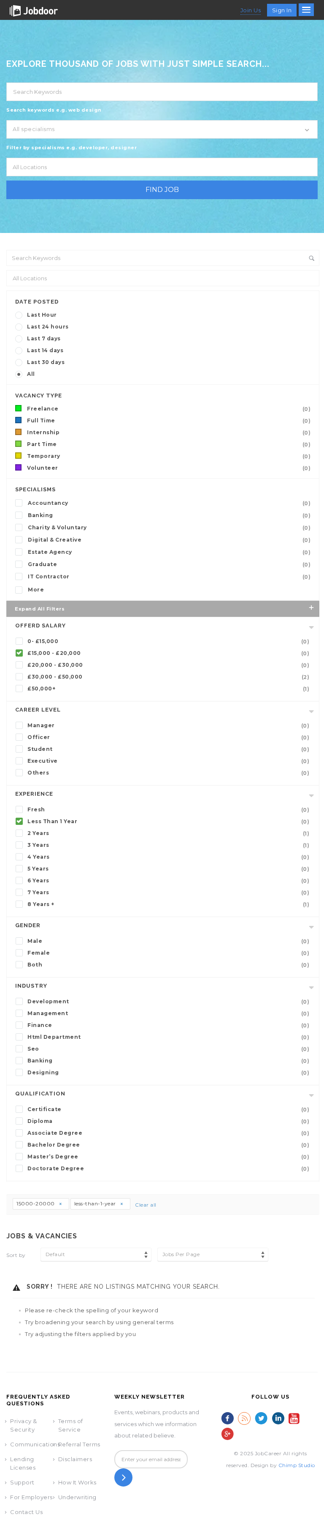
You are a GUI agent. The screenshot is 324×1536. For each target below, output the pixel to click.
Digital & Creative (169, 540)
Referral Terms (79, 1444)
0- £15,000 (168, 641)
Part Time (168, 444)
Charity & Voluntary (169, 527)
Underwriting (77, 1497)
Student (168, 749)
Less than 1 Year (168, 821)
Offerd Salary (40, 625)
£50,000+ (168, 688)
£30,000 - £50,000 (168, 677)
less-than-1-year (96, 1203)
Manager (168, 725)
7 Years (168, 892)
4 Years (168, 857)
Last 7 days (44, 338)
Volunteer (168, 468)
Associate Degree (168, 1133)
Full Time (168, 420)
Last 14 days (45, 350)
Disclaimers (75, 1459)
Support (22, 1482)
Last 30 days (46, 362)
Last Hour (42, 315)
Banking (169, 515)
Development (168, 1001)
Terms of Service (70, 1425)
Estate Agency (169, 552)
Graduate (169, 564)
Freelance (168, 408)
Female (168, 953)
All (31, 374)
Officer (168, 737)
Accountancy (169, 503)
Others (168, 772)
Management (168, 1013)
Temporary (168, 456)
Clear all (146, 1205)
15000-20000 (36, 1203)
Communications (35, 1444)
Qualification (40, 1093)
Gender (27, 925)
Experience (34, 794)
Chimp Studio (296, 1465)
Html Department (168, 1037)
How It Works (77, 1482)
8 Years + (168, 904)
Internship (168, 432)
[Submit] (123, 1477)
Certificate (168, 1109)
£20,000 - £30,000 (168, 665)
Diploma (168, 1121)
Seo (168, 1049)
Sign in (282, 10)
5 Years (168, 868)
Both (168, 964)
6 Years (168, 880)
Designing (168, 1072)
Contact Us (26, 1512)
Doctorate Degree (168, 1168)
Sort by (16, 1255)
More (36, 589)
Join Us (250, 10)
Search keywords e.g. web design (54, 110)
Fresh (168, 809)
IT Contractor (169, 576)
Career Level (38, 709)
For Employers (31, 1497)
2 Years (168, 833)
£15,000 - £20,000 (168, 653)
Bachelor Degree (168, 1145)
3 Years (168, 845)
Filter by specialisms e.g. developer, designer (71, 148)
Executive (168, 761)
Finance (168, 1025)
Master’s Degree (168, 1156)
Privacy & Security (23, 1425)
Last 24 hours (48, 326)
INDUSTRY (31, 986)
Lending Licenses (22, 1463)
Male (168, 941)
